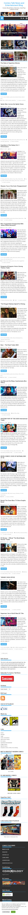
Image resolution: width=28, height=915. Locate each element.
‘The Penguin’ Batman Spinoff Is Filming (13, 304)
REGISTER (4, 852)
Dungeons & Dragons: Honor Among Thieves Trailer (12, 267)
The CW (5, 259)
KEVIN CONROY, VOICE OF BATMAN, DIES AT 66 (13, 457)
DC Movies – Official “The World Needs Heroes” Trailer (13, 538)
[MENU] (27, 18)
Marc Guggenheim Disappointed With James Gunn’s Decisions (12, 224)
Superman (11, 649)
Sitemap (2, 734)
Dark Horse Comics (5, 739)
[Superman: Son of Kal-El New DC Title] (9, 618)
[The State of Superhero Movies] (9, 67)
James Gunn (12, 97)
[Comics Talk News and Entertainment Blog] (2, 18)
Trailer (15, 300)
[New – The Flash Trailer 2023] (9, 349)
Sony (24, 139)
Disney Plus (4, 532)
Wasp (18, 413)
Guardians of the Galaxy (9, 180)
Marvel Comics (4, 746)
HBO (11, 257)
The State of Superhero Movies (10, 63)
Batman (3, 341)
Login (2, 736)
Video (16, 179)
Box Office (15, 413)
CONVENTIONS (6, 860)
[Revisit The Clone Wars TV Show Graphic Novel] (9, 506)
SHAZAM (7, 452)
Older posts (4, 653)
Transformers (22, 180)
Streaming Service (18, 337)
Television (2, 339)
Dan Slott (9, 139)
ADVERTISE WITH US (7, 863)
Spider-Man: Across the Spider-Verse (12, 104)
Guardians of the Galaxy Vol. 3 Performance (10, 145)
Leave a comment (22, 100)
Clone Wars (18, 532)
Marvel (16, 97)
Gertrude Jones (14, 504)
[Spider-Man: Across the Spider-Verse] (9, 108)
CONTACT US (5, 854)
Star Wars (25, 532)
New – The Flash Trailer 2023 (10, 345)
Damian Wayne (22, 647)
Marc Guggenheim (20, 260)
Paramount (7, 300)
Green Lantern (9, 260)
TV (1, 534)
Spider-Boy (7, 141)
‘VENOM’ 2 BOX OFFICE (8, 577)
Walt (12, 31)
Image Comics (4, 744)
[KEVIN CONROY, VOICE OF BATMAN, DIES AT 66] (9, 462)
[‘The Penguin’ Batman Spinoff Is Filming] (9, 308)
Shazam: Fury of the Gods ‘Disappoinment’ (14, 186)
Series (14, 337)
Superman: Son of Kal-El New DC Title (12, 613)
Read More (3, 93)
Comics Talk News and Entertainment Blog (14, 4)
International (3, 452)
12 (26, 179)
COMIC (3, 100)
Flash (3, 180)
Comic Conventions (5, 737)
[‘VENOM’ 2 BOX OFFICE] (9, 582)
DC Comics (3, 741)
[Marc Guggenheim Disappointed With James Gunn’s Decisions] (9, 230)
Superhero (14, 100)
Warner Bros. (20, 179)
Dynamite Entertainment (6, 742)
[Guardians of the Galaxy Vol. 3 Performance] (9, 151)
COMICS (6, 100)
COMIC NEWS (5, 857)
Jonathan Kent (3, 649)
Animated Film (4, 139)
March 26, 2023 (6, 31)
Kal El (7, 649)
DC (1, 180)
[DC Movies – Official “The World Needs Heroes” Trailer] (9, 544)
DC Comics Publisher (6, 97)
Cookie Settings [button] (6, 911)
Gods (2, 220)
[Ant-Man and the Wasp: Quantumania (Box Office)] (9, 387)
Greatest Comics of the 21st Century (9, 747)
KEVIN (3, 496)
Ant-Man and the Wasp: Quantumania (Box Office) (14, 381)
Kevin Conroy (12, 493)
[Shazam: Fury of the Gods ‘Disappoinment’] (9, 190)
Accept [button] (13, 911)
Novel (22, 532)
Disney (3, 179)
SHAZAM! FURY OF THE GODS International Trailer (14, 419)
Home (2, 732)
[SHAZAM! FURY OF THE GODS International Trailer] (9, 424)
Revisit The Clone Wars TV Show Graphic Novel (13, 501)
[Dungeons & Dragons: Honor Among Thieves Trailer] (9, 272)
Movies (19, 97)
